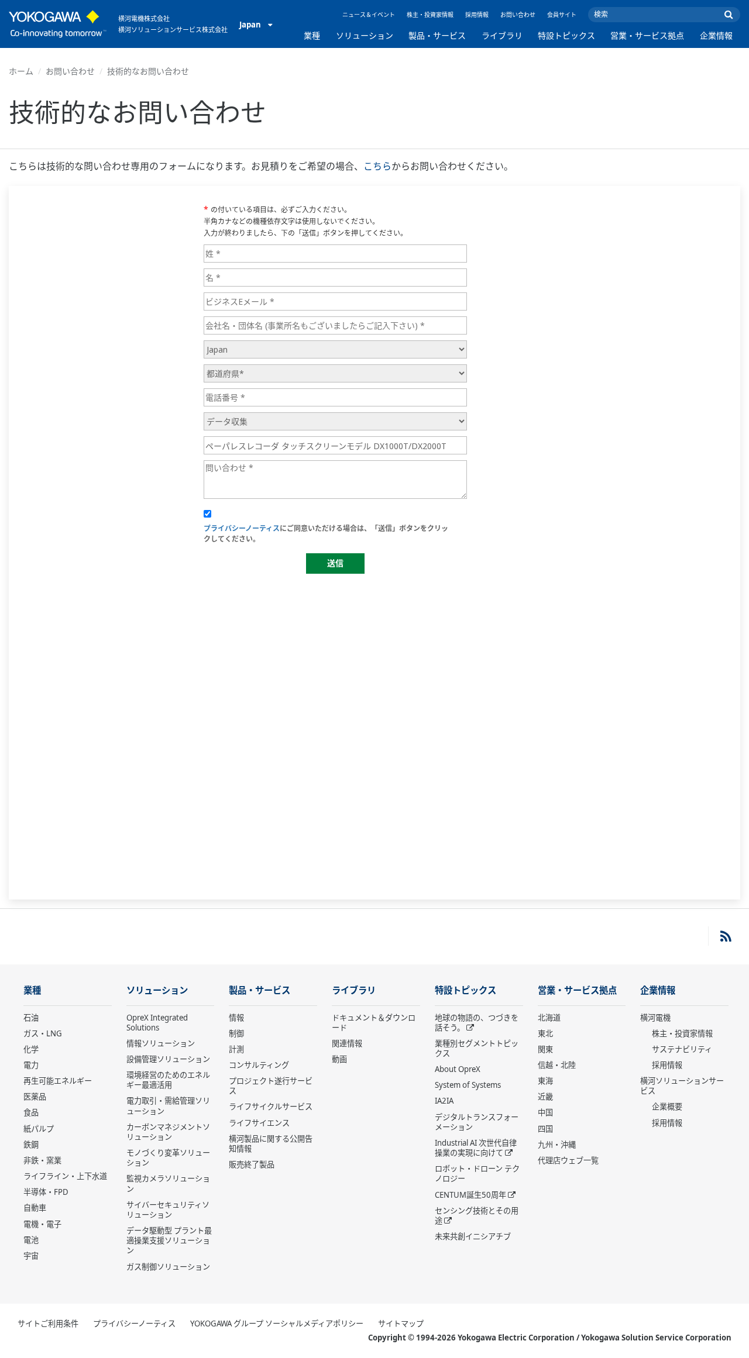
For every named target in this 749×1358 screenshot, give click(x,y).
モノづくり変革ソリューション (168, 1157)
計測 (236, 1049)
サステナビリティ (682, 1049)
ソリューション (364, 35)
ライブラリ (502, 35)
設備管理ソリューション (168, 1059)
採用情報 (477, 15)
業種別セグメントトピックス (476, 1048)
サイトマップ (401, 1323)
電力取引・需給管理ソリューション (168, 1105)
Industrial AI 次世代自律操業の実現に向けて (476, 1148)
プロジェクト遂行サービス (270, 1086)
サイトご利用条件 (48, 1323)
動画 (339, 1059)
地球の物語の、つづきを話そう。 (476, 1022)
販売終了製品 (251, 1164)
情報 (236, 1017)
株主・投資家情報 (430, 15)
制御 (236, 1033)
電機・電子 (42, 1224)
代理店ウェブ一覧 (568, 1160)
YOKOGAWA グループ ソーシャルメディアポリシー (276, 1323)
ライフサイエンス (259, 1123)
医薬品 (34, 1096)
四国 (545, 1128)
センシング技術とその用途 (476, 1215)
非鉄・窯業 (42, 1160)
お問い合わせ (517, 15)
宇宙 (31, 1255)
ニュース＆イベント (368, 15)
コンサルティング (259, 1065)
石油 (31, 1017)
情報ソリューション (160, 1043)
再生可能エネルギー (57, 1081)
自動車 (34, 1207)
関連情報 (347, 1043)
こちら (377, 166)
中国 (545, 1112)
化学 (31, 1049)
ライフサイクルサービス (270, 1106)
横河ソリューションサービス (682, 1086)
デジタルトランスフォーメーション (476, 1122)
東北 (545, 1033)
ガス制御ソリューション (168, 1267)
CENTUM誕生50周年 (470, 1195)
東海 (545, 1081)
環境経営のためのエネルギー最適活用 (168, 1080)
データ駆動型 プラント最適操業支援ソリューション (169, 1240)
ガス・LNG (42, 1033)
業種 (312, 35)
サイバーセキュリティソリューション (167, 1210)
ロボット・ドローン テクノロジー (477, 1173)
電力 (31, 1065)
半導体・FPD (45, 1192)
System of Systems (468, 1085)
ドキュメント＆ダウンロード (373, 1022)
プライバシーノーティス (134, 1323)
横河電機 (655, 1017)
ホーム (21, 71)
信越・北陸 (557, 1065)
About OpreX (457, 1069)
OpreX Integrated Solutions (157, 1022)
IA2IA (444, 1100)
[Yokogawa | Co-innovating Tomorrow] (57, 24)
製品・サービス (437, 35)
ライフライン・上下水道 (65, 1176)
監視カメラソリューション (168, 1183)
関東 (545, 1049)
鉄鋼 (31, 1144)
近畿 (545, 1096)
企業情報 (716, 35)
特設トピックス (566, 35)
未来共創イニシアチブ (473, 1236)
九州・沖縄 (557, 1144)
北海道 (549, 1017)
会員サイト (561, 15)
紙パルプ (38, 1128)
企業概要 (667, 1106)
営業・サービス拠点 (647, 35)
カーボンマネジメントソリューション (168, 1132)
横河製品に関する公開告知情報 (270, 1143)
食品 (31, 1112)
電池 (31, 1240)
